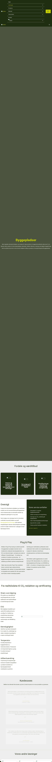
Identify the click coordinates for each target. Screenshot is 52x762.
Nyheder (10, 11)
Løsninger (10, 5)
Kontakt (10, 17)
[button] (48, 11)
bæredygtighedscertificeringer (8, 522)
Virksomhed (11, 14)
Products (10, 8)
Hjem (9, 2)
